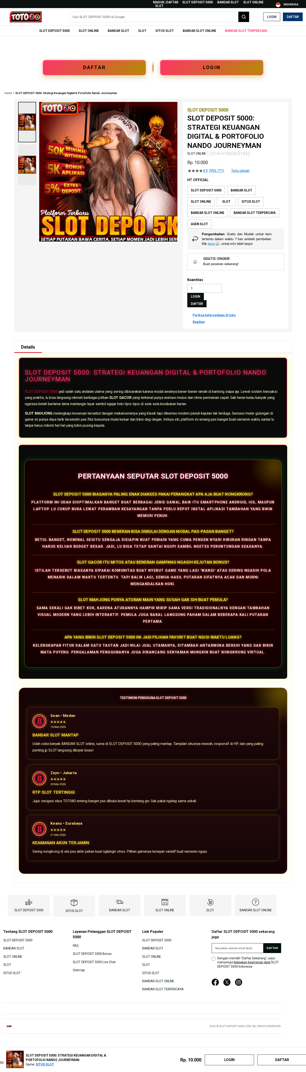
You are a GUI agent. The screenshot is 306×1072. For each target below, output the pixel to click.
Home (8, 93)
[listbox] (235, 207)
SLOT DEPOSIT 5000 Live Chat (94, 962)
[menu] (153, 31)
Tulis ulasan (240, 171)
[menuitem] (54, 31)
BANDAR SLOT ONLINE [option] (207, 213)
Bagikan (199, 322)
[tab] (28, 347)
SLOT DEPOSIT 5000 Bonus (92, 954)
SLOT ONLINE (253, 2)
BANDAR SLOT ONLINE (256, 910)
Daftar (293, 17)
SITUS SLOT (74, 911)
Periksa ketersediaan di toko (214, 315)
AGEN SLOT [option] (199, 224)
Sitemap (79, 970)
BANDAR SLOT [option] (241, 190)
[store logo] (26, 17)
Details (28, 347)
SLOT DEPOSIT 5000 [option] (206, 190)
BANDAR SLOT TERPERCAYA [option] (255, 213)
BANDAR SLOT (228, 2)
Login (271, 17)
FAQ (76, 945)
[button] (27, 122)
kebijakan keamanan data (252, 962)
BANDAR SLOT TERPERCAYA (163, 989)
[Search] (243, 17)
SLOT (159, 6)
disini (211, 244)
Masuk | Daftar (165, 2)
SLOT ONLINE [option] (201, 201)
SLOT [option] (226, 201)
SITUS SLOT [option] (251, 201)
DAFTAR (94, 67)
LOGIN (211, 67)
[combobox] (159, 16)
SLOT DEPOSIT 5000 (197, 2)
